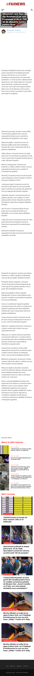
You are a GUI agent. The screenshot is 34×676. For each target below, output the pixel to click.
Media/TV (12, 666)
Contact (25, 666)
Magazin (19, 666)
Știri (7, 666)
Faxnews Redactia (14, 30)
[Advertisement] (17, 52)
